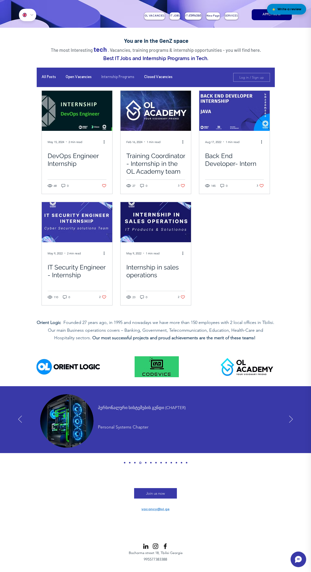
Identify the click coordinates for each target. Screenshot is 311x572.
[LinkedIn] (145, 546)
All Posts (49, 77)
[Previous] (20, 419)
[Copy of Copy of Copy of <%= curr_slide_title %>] (166, 463)
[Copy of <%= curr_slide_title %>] (171, 463)
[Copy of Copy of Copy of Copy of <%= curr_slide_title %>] (176, 463)
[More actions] (106, 142)
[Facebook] (165, 546)
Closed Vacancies (158, 77)
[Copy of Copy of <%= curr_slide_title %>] (161, 463)
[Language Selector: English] (27, 15)
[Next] (291, 419)
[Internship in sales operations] (156, 222)
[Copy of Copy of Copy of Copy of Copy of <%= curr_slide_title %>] (181, 463)
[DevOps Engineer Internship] (77, 111)
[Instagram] (155, 546)
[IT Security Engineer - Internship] (77, 222)
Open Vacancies (79, 77)
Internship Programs (117, 77)
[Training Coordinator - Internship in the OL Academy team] (156, 111)
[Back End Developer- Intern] (234, 111)
